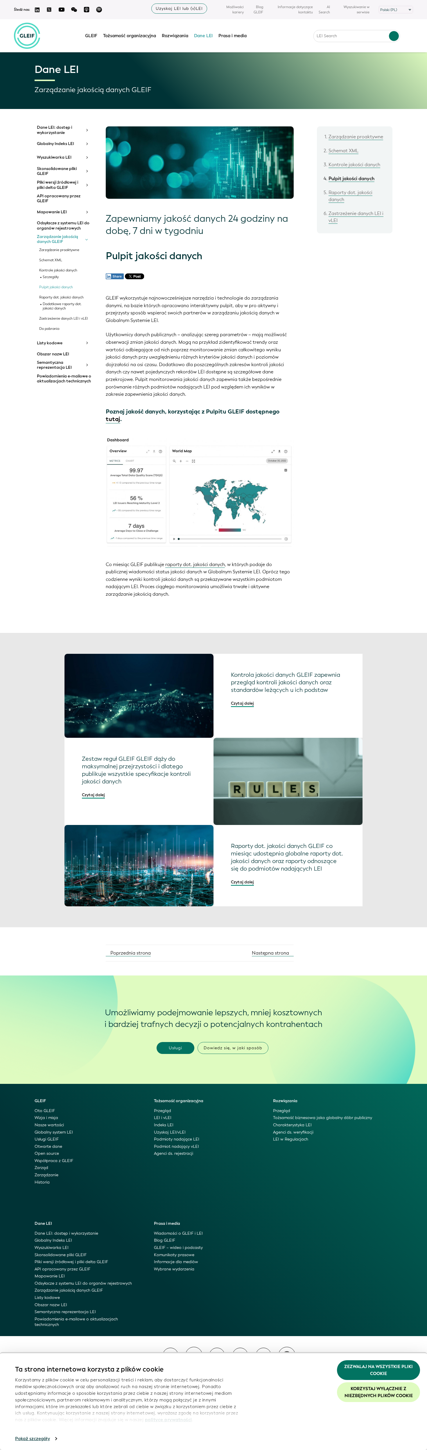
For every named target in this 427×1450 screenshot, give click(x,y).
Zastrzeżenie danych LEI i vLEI (63, 318)
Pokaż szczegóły (32, 1439)
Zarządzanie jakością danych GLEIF (57, 239)
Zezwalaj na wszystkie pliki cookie (378, 1370)
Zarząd (41, 1167)
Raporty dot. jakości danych (61, 297)
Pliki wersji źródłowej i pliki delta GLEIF (57, 185)
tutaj (113, 419)
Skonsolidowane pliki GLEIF (57, 171)
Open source (47, 1153)
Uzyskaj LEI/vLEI (170, 1132)
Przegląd (162, 1111)
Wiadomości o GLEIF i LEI (178, 1233)
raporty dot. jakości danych (195, 564)
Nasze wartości (49, 1125)
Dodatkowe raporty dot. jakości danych (62, 306)
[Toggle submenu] (86, 130)
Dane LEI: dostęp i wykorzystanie (54, 130)
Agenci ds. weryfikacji (293, 1132)
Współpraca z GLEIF (54, 1160)
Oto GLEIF (45, 1111)
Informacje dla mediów (176, 1262)
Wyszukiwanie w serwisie (356, 10)
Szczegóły (51, 277)
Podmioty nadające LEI (176, 1139)
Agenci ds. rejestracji (173, 1153)
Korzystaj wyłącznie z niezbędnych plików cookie (379, 1392)
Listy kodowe (49, 343)
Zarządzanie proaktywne (59, 250)
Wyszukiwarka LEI (54, 157)
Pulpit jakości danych (56, 287)
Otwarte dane (48, 1146)
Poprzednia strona (130, 953)
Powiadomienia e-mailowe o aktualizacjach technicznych (64, 379)
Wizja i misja (46, 1117)
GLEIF (91, 36)
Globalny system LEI (54, 1132)
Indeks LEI (163, 1125)
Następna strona (271, 953)
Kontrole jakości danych (58, 270)
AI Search (324, 10)
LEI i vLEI (162, 1117)
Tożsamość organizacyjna (129, 36)
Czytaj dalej (242, 703)
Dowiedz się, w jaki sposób (233, 1048)
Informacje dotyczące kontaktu (295, 10)
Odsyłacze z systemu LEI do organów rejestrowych (63, 226)
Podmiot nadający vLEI (176, 1146)
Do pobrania (49, 329)
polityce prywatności (168, 1420)
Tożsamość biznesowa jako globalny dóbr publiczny (322, 1117)
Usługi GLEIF (47, 1139)
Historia (42, 1182)
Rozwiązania (175, 36)
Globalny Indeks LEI (55, 143)
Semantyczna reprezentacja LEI (54, 365)
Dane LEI (203, 36)
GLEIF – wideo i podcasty (178, 1247)
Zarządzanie (46, 1175)
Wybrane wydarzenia (174, 1269)
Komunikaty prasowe (174, 1255)
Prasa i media (232, 36)
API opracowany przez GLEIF (58, 199)
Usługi (175, 1048)
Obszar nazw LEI (53, 354)
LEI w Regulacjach (290, 1139)
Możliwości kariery (235, 10)
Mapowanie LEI (52, 212)
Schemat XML (50, 260)
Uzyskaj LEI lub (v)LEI (179, 8)
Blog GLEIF (258, 10)
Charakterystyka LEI (292, 1125)
